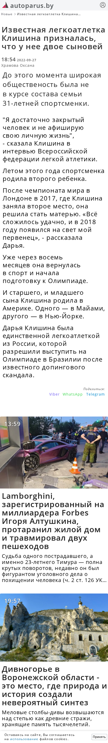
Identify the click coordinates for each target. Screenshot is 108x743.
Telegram (95, 394)
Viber (54, 394)
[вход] (103, 5)
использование (24, 739)
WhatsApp (73, 394)
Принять (99, 737)
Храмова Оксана (18, 65)
